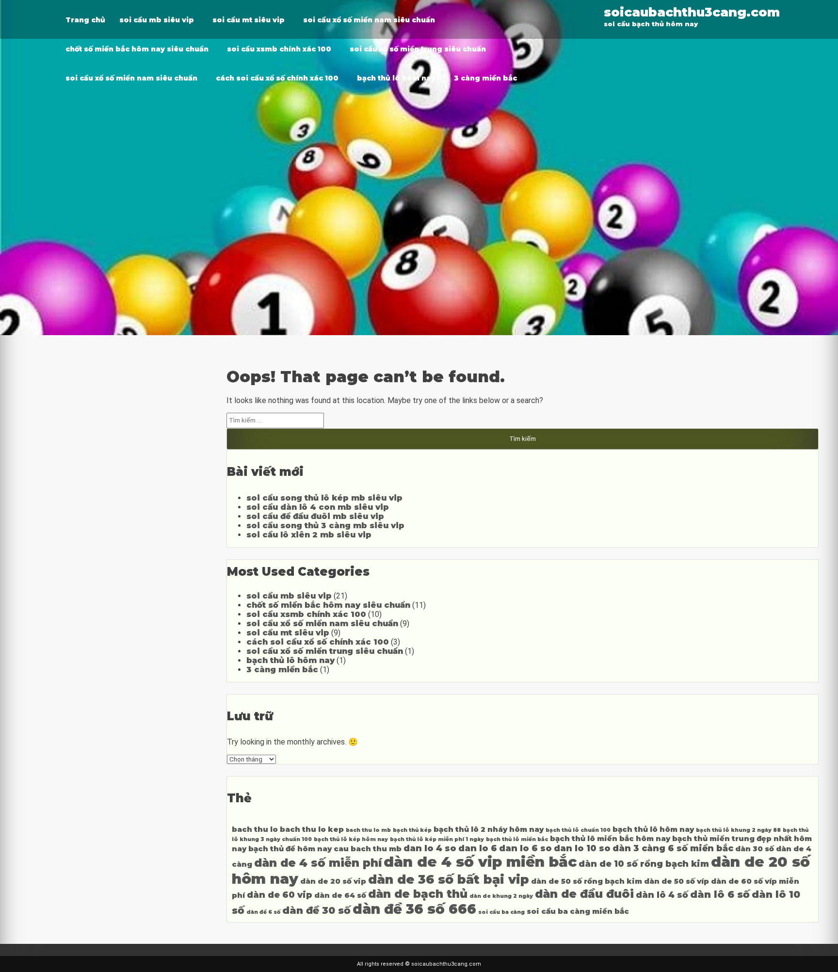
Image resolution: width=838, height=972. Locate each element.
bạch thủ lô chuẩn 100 (578, 830)
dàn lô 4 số (662, 895)
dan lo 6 (477, 848)
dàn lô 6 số (720, 894)
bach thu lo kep (312, 829)
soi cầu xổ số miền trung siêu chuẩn (418, 49)
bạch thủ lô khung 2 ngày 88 (738, 830)
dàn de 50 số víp (676, 881)
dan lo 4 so (429, 848)
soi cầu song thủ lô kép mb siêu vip (324, 497)
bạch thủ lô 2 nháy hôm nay (489, 829)
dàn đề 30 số (316, 910)
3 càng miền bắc (485, 78)
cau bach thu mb (368, 848)
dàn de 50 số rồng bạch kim (586, 881)
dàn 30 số (754, 848)
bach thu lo (255, 829)
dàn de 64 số (340, 895)
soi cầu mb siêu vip (156, 20)
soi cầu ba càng (501, 912)
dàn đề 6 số (263, 912)
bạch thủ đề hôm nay (290, 848)
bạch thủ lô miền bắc (517, 839)
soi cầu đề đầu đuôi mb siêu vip (315, 516)
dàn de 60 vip (279, 895)
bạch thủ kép (412, 830)
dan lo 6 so (525, 848)
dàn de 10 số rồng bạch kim (644, 864)
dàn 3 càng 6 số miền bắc (672, 848)
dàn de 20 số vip (333, 881)
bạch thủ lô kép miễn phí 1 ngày (437, 839)
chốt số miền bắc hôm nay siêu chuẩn (137, 49)
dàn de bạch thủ (417, 894)
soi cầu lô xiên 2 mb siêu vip (308, 534)
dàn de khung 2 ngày (501, 896)
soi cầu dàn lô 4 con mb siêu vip (317, 507)
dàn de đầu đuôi (584, 894)
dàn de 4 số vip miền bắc (480, 861)
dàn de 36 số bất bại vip (448, 879)
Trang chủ (85, 20)
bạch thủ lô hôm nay (396, 78)
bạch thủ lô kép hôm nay (351, 839)
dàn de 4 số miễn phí (318, 863)
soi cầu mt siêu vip (248, 20)
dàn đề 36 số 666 (414, 909)
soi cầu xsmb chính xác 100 (279, 49)
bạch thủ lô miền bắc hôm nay (610, 838)
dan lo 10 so (582, 848)
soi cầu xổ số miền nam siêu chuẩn (369, 20)
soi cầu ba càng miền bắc (578, 911)
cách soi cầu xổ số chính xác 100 (277, 78)
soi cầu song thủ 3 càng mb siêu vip (325, 525)
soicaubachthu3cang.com (692, 11)
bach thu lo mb (368, 830)
